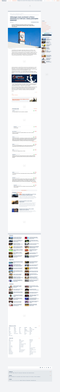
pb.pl (29, 376)
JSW (30, 334)
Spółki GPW (31, 328)
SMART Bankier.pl (13, 376)
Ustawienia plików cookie (33, 380)
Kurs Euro (15, 332)
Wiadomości (22, 13)
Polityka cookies (24, 380)
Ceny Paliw (20, 333)
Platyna (20, 332)
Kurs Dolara (15, 331)
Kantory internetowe (16, 333)
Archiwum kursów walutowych (45, 25)
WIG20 (9, 329)
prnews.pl (22, 376)
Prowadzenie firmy (17, 13)
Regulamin (21, 380)
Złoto (19, 328)
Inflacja (25, 328)
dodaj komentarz (35, 108)
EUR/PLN (15, 328)
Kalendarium (31, 330)
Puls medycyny (32, 376)
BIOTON (30, 333)
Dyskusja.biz (27, 376)
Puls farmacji (35, 376)
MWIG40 (10, 331)
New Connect (10, 333)
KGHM (30, 332)
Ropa (19, 330)
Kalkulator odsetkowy (44, 22)
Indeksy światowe (10, 335)
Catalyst (9, 334)
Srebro (19, 331)
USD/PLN (15, 329)
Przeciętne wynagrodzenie (25, 329)
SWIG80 (9, 332)
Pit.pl (15, 376)
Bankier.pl (11, 13)
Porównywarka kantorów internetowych (46, 26)
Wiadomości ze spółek (32, 329)
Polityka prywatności (28, 380)
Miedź (19, 329)
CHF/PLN (15, 330)
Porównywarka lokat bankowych (45, 29)
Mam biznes (24, 376)
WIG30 (9, 328)
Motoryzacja (19, 192)
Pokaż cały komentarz (34, 141)
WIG (9, 330)
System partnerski (18, 376)
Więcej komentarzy (23, 190)
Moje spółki (31, 331)
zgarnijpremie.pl (38, 376)
